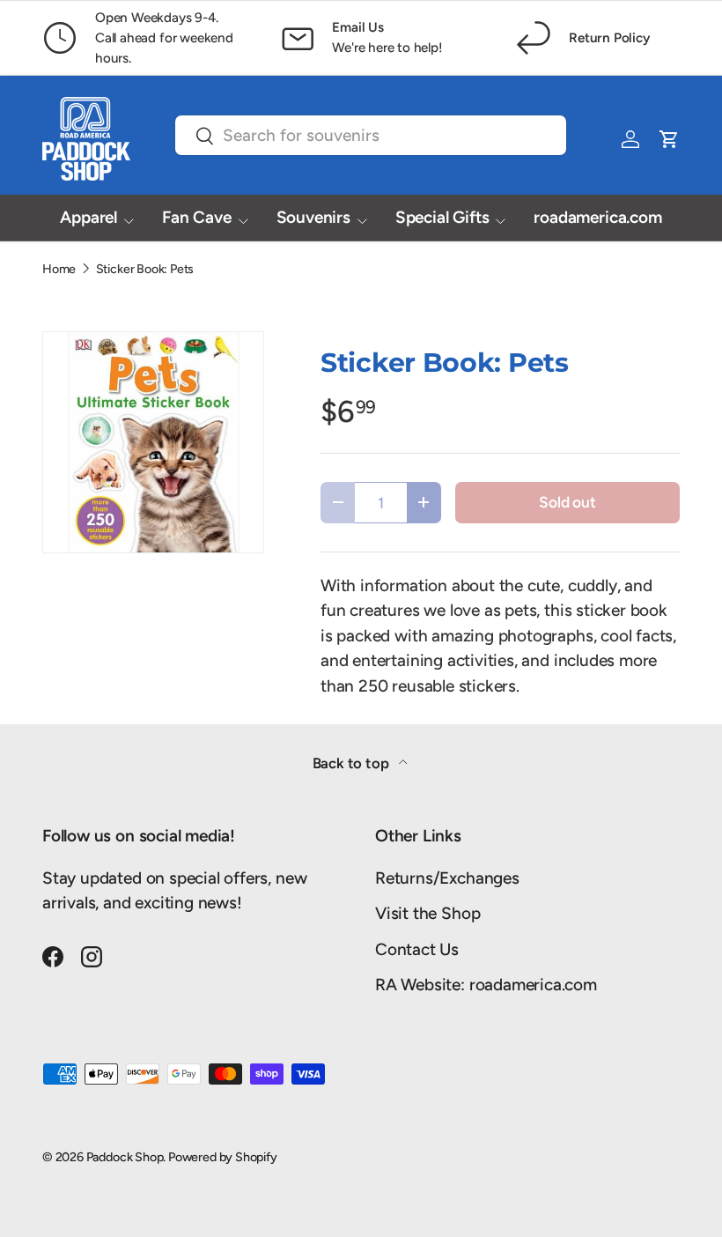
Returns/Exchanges (447, 878)
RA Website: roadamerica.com (486, 984)
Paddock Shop (125, 1157)
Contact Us (417, 949)
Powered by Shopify (222, 1157)
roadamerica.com (597, 217)
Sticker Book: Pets (145, 269)
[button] (669, 139)
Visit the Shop (427, 913)
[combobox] (370, 135)
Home (59, 269)
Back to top (353, 763)
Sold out (567, 502)
